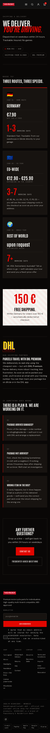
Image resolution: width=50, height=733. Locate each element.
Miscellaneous (7, 687)
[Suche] (32, 4)
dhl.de (8, 382)
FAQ (16, 666)
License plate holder (7, 680)
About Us (29, 655)
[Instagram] (5, 719)
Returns (17, 661)
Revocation (42, 672)
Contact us (25, 551)
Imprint (40, 661)
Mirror (5, 659)
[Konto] (38, 4)
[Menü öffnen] (26, 4)
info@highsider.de (18, 432)
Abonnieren (25, 624)
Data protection (41, 667)
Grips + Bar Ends (7, 674)
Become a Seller (29, 660)
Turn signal (7, 655)
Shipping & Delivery (19, 656)
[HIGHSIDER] (8, 4)
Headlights (7, 664)
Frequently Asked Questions (25, 561)
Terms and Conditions (42, 656)
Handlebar (7, 668)
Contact (18, 670)
